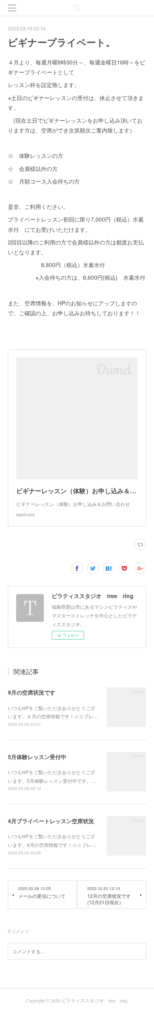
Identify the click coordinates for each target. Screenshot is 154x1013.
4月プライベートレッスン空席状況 (51, 821)
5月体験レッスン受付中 (37, 757)
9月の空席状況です (31, 692)
